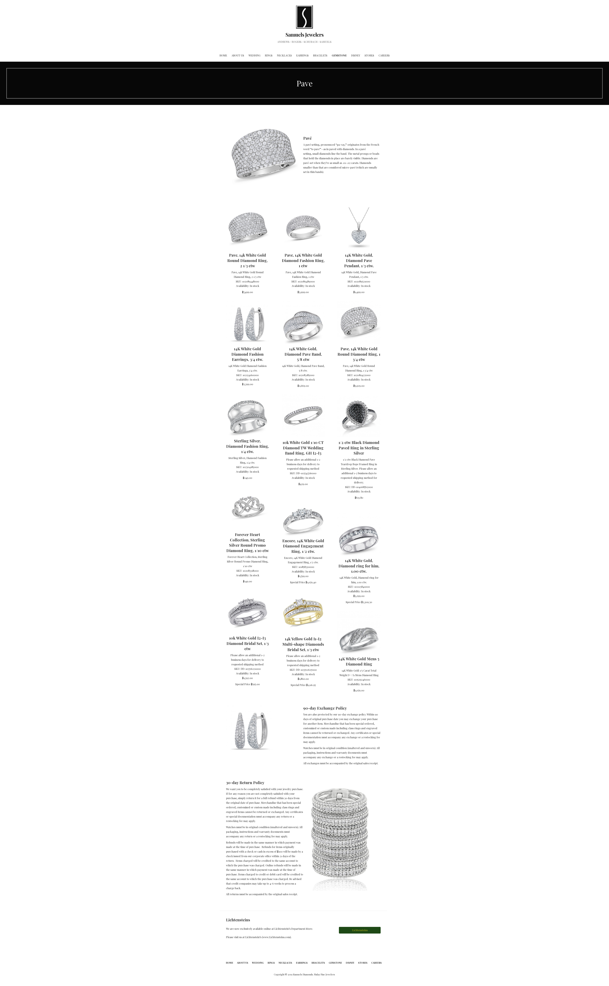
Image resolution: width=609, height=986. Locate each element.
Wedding (254, 55)
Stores (369, 55)
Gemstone (339, 55)
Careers (384, 55)
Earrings (302, 55)
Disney (355, 55)
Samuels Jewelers (304, 34)
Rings (268, 55)
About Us (238, 55)
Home (223, 55)
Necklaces (284, 55)
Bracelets (320, 55)
